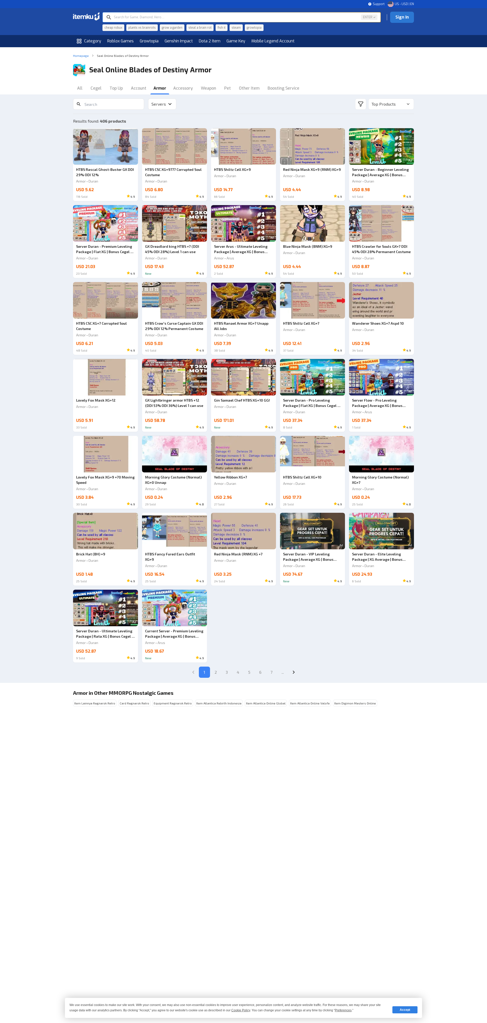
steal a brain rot (200, 28)
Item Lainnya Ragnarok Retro (94, 703)
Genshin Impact (179, 41)
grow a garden (172, 28)
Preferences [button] (343, 1010)
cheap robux (113, 28)
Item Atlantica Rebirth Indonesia (218, 703)
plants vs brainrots (142, 28)
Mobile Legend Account (272, 41)
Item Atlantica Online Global (266, 703)
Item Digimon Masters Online (355, 703)
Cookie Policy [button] (240, 1010)
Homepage (81, 55)
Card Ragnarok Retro (134, 703)
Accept (405, 1010)
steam (236, 28)
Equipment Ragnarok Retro (173, 703)
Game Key (236, 41)
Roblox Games (120, 41)
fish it (221, 28)
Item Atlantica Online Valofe (310, 703)
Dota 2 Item (209, 41)
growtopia (254, 28)
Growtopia (149, 41)
